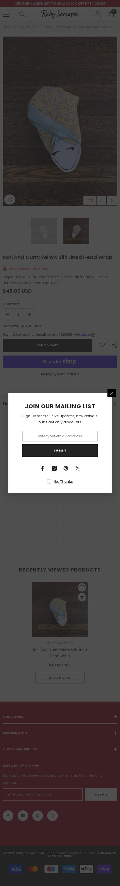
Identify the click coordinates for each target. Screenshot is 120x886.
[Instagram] (54, 468)
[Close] (111, 393)
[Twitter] (77, 468)
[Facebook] (42, 468)
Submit (60, 450)
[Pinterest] (66, 468)
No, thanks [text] (63, 481)
